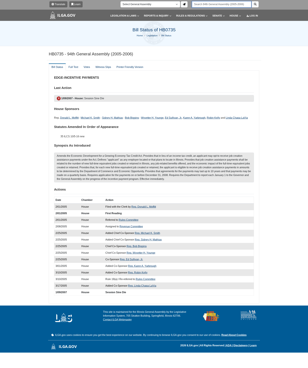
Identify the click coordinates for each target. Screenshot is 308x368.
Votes (87, 67)
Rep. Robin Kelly (137, 272)
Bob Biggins (132, 117)
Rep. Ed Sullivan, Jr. (131, 259)
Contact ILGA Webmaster (117, 319)
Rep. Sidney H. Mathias (148, 239)
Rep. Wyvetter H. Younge (141, 252)
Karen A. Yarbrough (194, 117)
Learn (253, 345)
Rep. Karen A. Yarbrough (142, 266)
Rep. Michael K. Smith (147, 233)
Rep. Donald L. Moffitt (143, 206)
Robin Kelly (213, 117)
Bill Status (57, 67)
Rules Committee (128, 220)
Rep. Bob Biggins (137, 246)
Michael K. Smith (90, 117)
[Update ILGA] (184, 4)
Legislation (152, 35)
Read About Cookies (234, 335)
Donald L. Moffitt (69, 117)
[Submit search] (255, 4)
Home (140, 35)
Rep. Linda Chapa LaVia (142, 285)
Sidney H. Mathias (112, 117)
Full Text (73, 67)
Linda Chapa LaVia (237, 117)
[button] (122, 15)
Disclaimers (240, 345)
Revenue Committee (131, 226)
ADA (229, 345)
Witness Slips (103, 67)
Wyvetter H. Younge (152, 117)
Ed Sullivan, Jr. (173, 117)
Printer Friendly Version (129, 67)
